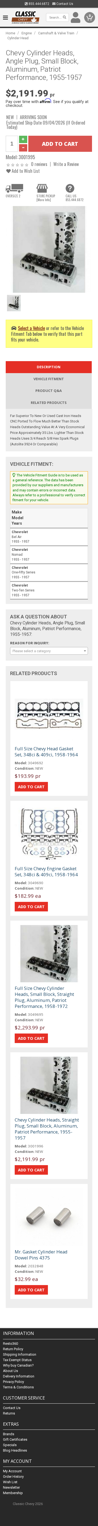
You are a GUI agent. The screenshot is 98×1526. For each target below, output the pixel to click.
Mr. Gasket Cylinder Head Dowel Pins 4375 (41, 1255)
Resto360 (10, 1343)
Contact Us (64, 4)
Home (10, 33)
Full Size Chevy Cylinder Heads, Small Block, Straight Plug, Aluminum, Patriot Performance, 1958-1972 (44, 997)
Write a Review (66, 164)
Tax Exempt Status (17, 1360)
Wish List (10, 1482)
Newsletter (11, 1487)
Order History (13, 1476)
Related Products (49, 402)
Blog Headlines (15, 1450)
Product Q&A (48, 390)
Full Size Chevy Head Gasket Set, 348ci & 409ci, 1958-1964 (46, 751)
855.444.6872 (38, 4)
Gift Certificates (15, 1439)
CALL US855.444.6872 (75, 198)
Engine (27, 33)
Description (48, 366)
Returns (9, 1413)
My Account (12, 1471)
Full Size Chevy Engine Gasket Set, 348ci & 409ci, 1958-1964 (46, 871)
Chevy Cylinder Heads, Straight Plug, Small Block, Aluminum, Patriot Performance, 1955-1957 (47, 1129)
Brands (8, 1434)
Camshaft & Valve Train (56, 33)
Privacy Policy (13, 1382)
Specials (10, 1445)
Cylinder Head (18, 38)
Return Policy (13, 1349)
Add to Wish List (25, 170)
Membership (13, 1493)
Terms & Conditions (18, 1387)
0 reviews (39, 164)
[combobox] (49, 651)
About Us (10, 1371)
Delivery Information (18, 1376)
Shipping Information (19, 1354)
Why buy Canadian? (18, 1365)
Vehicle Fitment (48, 378)
